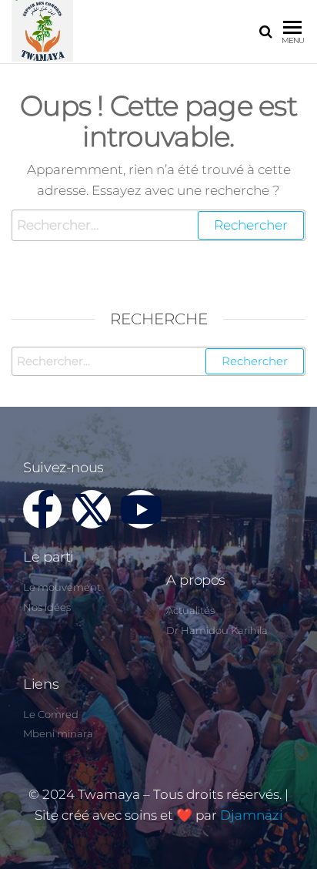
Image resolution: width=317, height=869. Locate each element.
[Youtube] (141, 509)
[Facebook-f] (42, 509)
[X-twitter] (91, 509)
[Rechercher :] (158, 225)
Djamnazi (251, 815)
